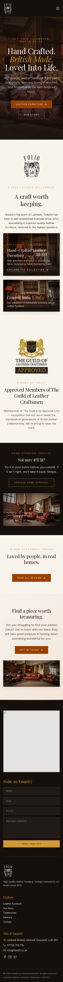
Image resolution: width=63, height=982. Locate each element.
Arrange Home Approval (31, 482)
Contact (7, 921)
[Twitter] (15, 957)
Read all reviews (29, 578)
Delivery (7, 917)
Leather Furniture (29, 104)
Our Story (31, 115)
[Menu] (58, 8)
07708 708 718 (15, 945)
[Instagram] (10, 957)
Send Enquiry (31, 844)
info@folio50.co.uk (17, 950)
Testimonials (9, 912)
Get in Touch (29, 650)
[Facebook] (4, 957)
